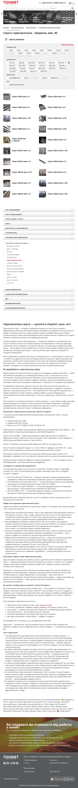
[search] (72, 8)
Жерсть (7, 224)
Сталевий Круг (12, 257)
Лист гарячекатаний (12, 210)
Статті (27, 763)
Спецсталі (10, 283)
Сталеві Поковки (12, 263)
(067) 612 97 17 (48, 3)
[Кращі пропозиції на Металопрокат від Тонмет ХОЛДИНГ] (10, 3)
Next (76, 14)
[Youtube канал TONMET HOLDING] (8, 763)
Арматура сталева (13, 246)
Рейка (9, 274)
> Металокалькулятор (10, 779)
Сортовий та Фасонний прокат (16, 237)
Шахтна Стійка (12, 277)
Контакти (53, 760)
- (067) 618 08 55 (29, 771)
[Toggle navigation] (7, 8)
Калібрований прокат (13, 290)
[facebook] (14, 763)
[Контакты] (40, 3)
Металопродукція (31, 760)
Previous (2, 14)
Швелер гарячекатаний (15, 269)
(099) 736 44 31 (60, 3)
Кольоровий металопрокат (15, 308)
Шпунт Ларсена (12, 280)
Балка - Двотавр (12, 249)
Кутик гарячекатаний (14, 266)
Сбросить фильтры (67, 45)
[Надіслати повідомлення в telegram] (11, 763)
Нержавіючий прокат (13, 303)
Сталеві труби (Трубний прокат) (16, 294)
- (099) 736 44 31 (54, 771)
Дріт (6, 299)
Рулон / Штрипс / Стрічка (14, 219)
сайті (50, 605)
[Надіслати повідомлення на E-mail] (4, 763)
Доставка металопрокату (59, 763)
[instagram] (17, 763)
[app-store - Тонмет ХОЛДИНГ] (69, 779)
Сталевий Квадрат (13, 254)
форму (42, 605)
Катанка (9, 252)
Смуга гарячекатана (14, 260)
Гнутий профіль (11, 233)
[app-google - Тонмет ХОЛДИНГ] (56, 779)
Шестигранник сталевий (15, 271)
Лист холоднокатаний (13, 214)
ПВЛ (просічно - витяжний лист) (16, 228)
